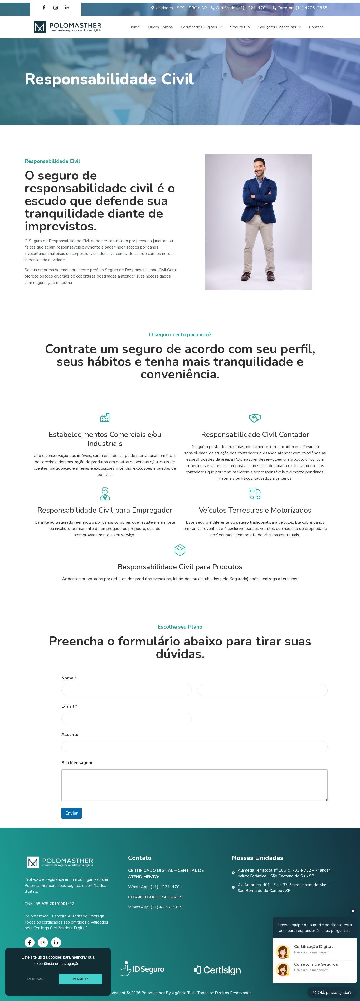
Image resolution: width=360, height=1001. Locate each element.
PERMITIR (80, 979)
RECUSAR (35, 979)
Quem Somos (160, 27)
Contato (316, 27)
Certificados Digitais (199, 27)
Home (134, 27)
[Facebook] (44, 8)
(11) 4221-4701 (166, 887)
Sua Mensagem (76, 762)
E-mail (69, 706)
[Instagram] (56, 8)
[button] (201, 27)
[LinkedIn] (67, 8)
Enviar (71, 813)
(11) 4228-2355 (166, 907)
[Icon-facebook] (30, 942)
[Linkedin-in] (56, 942)
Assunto (70, 734)
